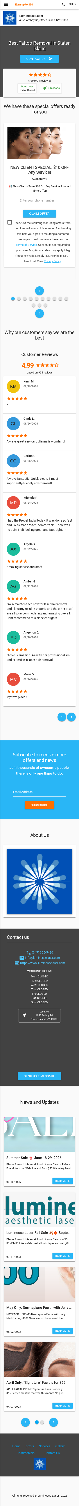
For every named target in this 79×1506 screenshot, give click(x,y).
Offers (29, 1446)
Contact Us (39, 59)
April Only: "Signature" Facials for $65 (35, 1382)
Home (16, 1446)
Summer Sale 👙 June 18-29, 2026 (33, 1158)
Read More (62, 1181)
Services (44, 1446)
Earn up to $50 (24, 4)
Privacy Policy (52, 261)
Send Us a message (39, 1076)
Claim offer (39, 213)
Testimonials (25, 1453)
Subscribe (39, 805)
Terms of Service (26, 244)
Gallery (60, 1446)
